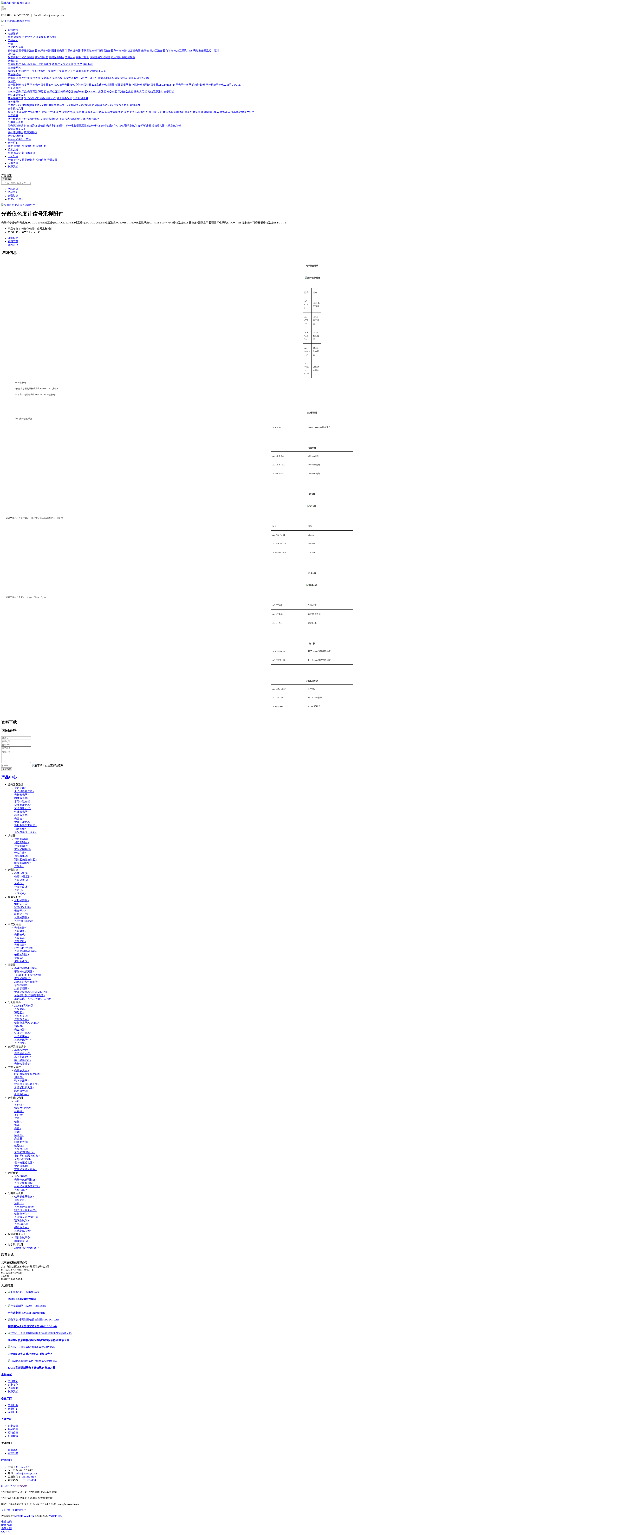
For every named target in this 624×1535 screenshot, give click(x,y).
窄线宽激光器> (22, 805)
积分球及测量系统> (25, 1210)
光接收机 (35, 77)
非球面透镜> (21, 1142)
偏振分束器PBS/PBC (86, 91)
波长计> (19, 1203)
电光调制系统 (119, 57)
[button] (47, 765)
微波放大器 (14, 105)
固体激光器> (21, 798)
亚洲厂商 (41, 146)
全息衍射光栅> (22, 1159)
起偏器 (102, 91)
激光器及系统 (15, 47)
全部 (10, 37)
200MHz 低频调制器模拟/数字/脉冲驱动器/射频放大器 (38, 1340)
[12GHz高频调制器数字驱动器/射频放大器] (33, 1360)
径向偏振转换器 (210, 112)
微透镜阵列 (226, 112)
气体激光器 (120, 50)
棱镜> (17, 1131)
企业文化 (30, 37)
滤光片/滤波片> (23, 1108)
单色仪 (56, 64)
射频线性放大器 (104, 105)
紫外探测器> (21, 985)
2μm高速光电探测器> (26, 981)
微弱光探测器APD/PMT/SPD (159, 84)
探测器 (12, 81)
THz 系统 (192, 50)
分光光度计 (66, 64)
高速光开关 (14, 67)
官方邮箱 (13, 1453)
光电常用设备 (15, 122)
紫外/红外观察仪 (149, 112)
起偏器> (19, 1026)
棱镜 (84, 112)
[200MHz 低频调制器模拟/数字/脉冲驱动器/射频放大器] (40, 1333)
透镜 (72, 112)
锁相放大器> (21, 1227)
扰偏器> (19, 958)
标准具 (92, 112)
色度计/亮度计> (23, 876)
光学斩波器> (21, 1224)
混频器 (52, 105)
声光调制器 (41, 57)
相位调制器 (27, 57)
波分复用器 (140, 91)
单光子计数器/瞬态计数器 (190, 84)
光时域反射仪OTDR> (26, 1217)
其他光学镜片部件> (25, 1169)
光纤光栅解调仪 (52, 118)
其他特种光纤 (15, 98)
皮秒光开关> (21, 900)
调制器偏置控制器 (100, 57)
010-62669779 (23, 1466)
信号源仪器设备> (24, 1196)
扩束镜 (17, 112)
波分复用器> (21, 1036)
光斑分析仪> (21, 880)
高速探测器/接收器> (25, 968)
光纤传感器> (21, 1189)
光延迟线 (57, 77)
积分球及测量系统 (76, 125)
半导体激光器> (22, 801)
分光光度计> (21, 886)
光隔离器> (20, 1009)
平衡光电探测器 (39, 84)
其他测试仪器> (22, 1230)
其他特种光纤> (22, 1050)
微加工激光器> (22, 822)
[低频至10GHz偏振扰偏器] (23, 1292)
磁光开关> (20, 910)
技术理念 (30, 153)
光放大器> (20, 944)
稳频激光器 (133, 50)
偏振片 (66, 112)
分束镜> (19, 1111)
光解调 (131, 57)
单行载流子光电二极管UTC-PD (223, 84)
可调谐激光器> (22, 808)
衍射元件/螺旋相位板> (27, 1155)
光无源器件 (14, 88)
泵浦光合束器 (125, 91)
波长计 (42, 125)
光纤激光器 (44, 50)
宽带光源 (13, 50)
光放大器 (68, 77)
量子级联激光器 (28, 50)
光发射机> (20, 931)
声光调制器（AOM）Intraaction (26, 1312)
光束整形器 (133, 112)
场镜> (17, 1101)
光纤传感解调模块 (31, 118)
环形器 (42, 91)
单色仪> (19, 883)
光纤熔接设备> (22, 1063)
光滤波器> (20, 927)
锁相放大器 (158, 125)
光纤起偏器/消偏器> (25, 951)
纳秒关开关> (21, 903)
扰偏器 (132, 77)
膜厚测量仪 (30, 132)
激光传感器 (14, 118)
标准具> (19, 1135)
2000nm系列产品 (17, 91)
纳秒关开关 (27, 71)
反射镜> (19, 1114)
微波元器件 (14, 101)
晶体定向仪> (21, 873)
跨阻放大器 (119, 105)
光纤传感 (13, 115)
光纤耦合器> (21, 1019)
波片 (58, 112)
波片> (17, 1118)
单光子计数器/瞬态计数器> (29, 995)
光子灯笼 (169, 91)
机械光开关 (68, 71)
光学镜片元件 (15, 108)
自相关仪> (20, 1200)
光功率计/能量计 (55, 125)
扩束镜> (19, 1104)
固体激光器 (57, 50)
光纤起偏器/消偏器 (103, 77)
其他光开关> (21, 917)
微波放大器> (21, 1070)
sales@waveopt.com (26, 1473)
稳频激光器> (21, 815)
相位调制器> (21, 842)
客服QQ (12, 1449)
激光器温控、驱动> (25, 832)
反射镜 (51, 112)
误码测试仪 (130, 125)
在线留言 (22, 1486)
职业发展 (19, 159)
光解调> (19, 866)
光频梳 (145, 50)
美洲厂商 (19, 146)
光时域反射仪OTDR (112, 125)
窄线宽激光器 (89, 50)
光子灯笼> (20, 1043)
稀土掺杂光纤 (64, 98)
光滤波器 (13, 77)
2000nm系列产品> (24, 1005)
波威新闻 (41, 37)
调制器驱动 (82, 57)
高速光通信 (14, 74)
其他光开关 (82, 71)
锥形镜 (122, 112)
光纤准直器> (21, 1016)
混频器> (19, 1077)
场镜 (10, 112)
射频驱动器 (133, 105)
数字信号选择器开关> (26, 1084)
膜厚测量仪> (21, 1241)
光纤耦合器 (66, 91)
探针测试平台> (22, 1237)
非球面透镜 (111, 112)
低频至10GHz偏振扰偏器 (22, 1299)
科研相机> (20, 893)
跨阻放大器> (21, 1091)
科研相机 (88, 64)
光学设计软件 (15, 135)
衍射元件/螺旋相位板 (172, 112)
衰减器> (19, 1138)
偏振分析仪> (21, 961)
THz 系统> (20, 828)
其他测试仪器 (173, 125)
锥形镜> (19, 1145)
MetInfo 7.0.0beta (24, 1516)
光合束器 (112, 91)
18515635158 (28, 1476)
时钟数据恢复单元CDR (34, 105)
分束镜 (43, 112)
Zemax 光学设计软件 (19, 139)
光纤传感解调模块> (25, 1179)
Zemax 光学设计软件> (26, 1247)
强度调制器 (14, 57)
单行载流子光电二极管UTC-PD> (32, 998)
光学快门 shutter (98, 71)
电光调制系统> (22, 863)
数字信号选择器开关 (82, 105)
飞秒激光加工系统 (176, 50)
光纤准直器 (53, 91)
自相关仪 (32, 125)
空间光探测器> (22, 978)
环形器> (19, 1012)
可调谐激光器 (105, 50)
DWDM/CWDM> (23, 948)
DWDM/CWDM (83, 77)
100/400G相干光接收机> (28, 975)
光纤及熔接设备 (17, 95)
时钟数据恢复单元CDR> (28, 1073)
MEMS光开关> (22, 907)
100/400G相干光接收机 (62, 84)
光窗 (78, 112)
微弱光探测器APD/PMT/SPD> (31, 992)
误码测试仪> (21, 1220)
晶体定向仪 (14, 64)
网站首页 (13, 30)
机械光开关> (21, 914)
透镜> (17, 1125)
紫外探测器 (121, 84)
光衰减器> (20, 938)
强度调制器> (21, 839)
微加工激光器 (157, 50)
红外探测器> (21, 988)
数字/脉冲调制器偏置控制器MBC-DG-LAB (32, 1326)
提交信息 (7, 769)
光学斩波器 (144, 125)
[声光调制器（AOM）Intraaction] (27, 1305)
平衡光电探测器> (24, 971)
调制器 (12, 54)
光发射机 (24, 77)
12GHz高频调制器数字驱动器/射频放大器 (31, 1367)
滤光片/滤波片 (30, 112)
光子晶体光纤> (22, 1053)
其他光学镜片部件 (243, 112)
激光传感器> (21, 1176)
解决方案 (19, 153)
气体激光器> (21, 811)
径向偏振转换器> (24, 1162)
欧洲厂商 (30, 146)
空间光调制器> (22, 849)
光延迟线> (20, 941)
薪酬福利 (30, 159)
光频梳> (19, 818)
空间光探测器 (83, 84)
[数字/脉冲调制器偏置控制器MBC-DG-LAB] (33, 1319)
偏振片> (19, 1121)
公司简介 (19, 37)
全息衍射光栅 (192, 112)
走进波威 (13, 33)
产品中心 (13, 40)
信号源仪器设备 (17, 125)
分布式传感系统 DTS (74, 118)
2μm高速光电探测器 (103, 84)
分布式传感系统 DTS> (27, 1186)
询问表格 (13, 244)
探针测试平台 (15, 132)
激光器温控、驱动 (208, 50)
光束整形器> (21, 1149)
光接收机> (20, 934)
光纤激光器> (21, 794)
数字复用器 (63, 105)
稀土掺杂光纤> (22, 1060)
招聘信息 (41, 159)
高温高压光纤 (48, 98)
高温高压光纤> (22, 1056)
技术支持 (13, 149)
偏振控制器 (121, 77)
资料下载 (13, 241)
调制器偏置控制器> (25, 859)
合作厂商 (13, 142)
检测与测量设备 (17, 129)
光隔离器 (32, 91)
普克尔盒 (70, 57)
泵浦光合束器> (22, 1033)
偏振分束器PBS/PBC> (26, 1022)
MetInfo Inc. (55, 1516)
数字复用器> (21, 1080)
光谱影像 (13, 60)
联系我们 (52, 37)
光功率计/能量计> (24, 1206)
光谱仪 (78, 64)
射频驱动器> (21, 1094)
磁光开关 (56, 71)
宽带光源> (20, 788)
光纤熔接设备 (80, 98)
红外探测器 (135, 84)
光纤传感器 (92, 118)
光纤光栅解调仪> (24, 1183)
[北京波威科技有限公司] (312, 3)
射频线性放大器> (24, 1087)
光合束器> (20, 1029)
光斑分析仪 (44, 64)
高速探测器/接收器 (18, 84)
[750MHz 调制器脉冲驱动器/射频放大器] (31, 1347)
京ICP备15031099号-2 (13, 1510)
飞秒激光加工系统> (25, 825)
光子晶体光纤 (32, 98)
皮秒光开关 (14, 71)
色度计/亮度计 (29, 64)
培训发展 (52, 159)
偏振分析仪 (143, 77)
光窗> (17, 1128)
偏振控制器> (21, 954)
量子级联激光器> (24, 791)
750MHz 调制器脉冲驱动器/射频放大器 (30, 1353)
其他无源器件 (155, 91)
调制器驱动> (21, 856)
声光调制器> (21, 845)
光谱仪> (19, 890)
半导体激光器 (73, 50)
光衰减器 (46, 77)
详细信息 (13, 238)
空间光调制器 (56, 57)
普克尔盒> (20, 852)
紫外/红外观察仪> (24, 1152)
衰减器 (100, 112)
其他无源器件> (22, 1039)
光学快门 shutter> (24, 921)
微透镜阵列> (21, 1166)
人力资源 (13, 163)
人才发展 (13, 156)
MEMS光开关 (43, 71)
